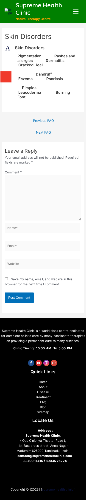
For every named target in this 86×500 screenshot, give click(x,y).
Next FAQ (43, 132)
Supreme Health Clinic (39, 9)
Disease (43, 392)
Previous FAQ (43, 121)
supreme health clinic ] (58, 489)
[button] (43, 48)
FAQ (43, 402)
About (43, 387)
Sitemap (43, 412)
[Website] (42, 265)
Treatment (43, 397)
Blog (43, 407)
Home (43, 382)
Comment (13, 172)
